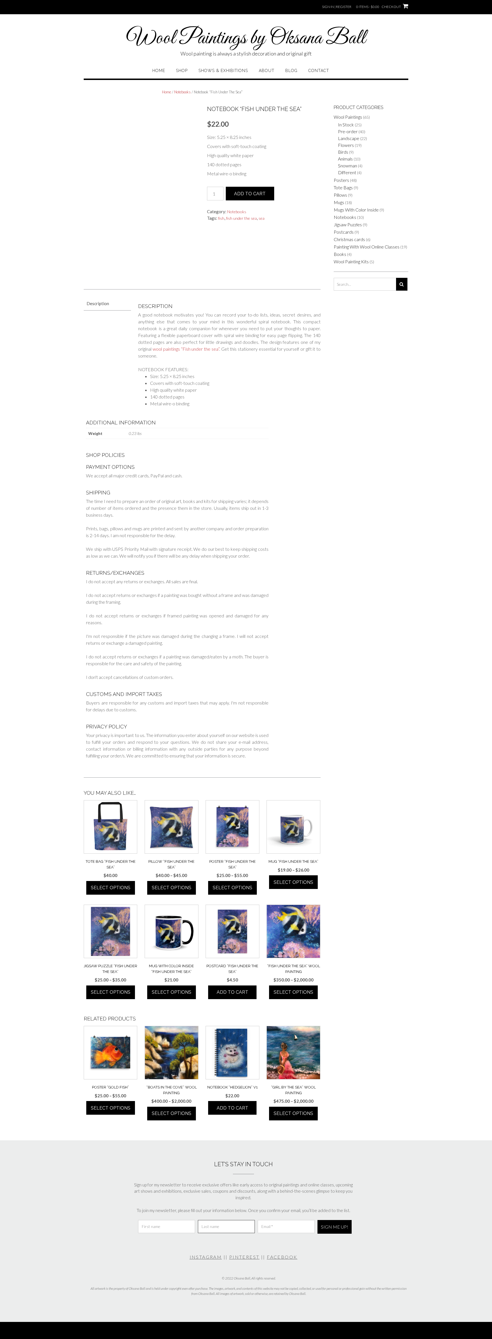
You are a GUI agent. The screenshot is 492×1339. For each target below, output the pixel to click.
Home (158, 70)
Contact (318, 70)
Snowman (347, 165)
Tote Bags (343, 187)
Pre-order (348, 131)
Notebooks (182, 92)
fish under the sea (241, 218)
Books (340, 254)
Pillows (340, 195)
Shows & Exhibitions (223, 70)
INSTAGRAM (206, 1257)
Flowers (346, 145)
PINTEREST (244, 1257)
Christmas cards (349, 239)
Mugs (339, 202)
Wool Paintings (348, 117)
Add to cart (250, 193)
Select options (110, 887)
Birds (343, 152)
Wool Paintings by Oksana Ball (246, 38)
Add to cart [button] (232, 992)
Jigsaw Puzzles (348, 224)
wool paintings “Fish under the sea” (186, 349)
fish (221, 218)
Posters (341, 180)
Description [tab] (98, 303)
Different (347, 172)
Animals (345, 158)
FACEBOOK (282, 1257)
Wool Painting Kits (351, 261)
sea (262, 218)
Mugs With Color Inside (356, 209)
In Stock (346, 124)
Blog (291, 70)
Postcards (344, 232)
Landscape (348, 138)
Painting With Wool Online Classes (366, 246)
